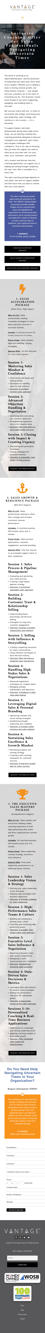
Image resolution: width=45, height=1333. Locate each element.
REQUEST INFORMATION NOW (22, 468)
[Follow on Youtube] (28, 1237)
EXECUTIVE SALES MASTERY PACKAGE (22, 268)
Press (22, 1305)
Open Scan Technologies (22, 1134)
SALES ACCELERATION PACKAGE (23, 249)
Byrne (32, 237)
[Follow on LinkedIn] (24, 1237)
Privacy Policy (22, 1314)
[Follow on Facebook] (16, 1237)
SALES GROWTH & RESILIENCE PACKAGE (22, 259)
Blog (22, 1310)
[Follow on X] (20, 1237)
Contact (22, 1319)
